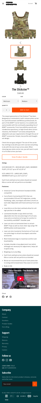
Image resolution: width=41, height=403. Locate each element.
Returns (4, 340)
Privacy (4, 347)
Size (21, 96)
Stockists (5, 320)
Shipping (5, 337)
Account (30, 3)
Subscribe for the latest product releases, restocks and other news (19, 378)
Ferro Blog (5, 327)
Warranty (5, 343)
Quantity (5, 105)
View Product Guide (20, 157)
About (4, 314)
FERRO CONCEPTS (11, 393)
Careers (4, 350)
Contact (5, 317)
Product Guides (7, 324)
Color (4, 96)
